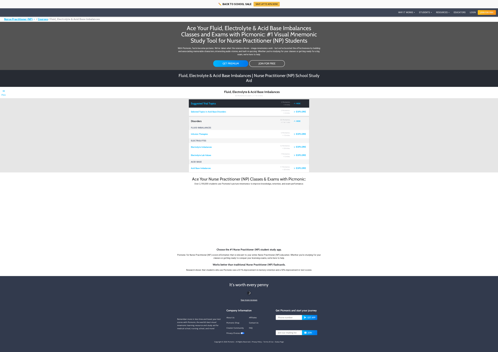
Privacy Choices (233, 333)
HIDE (298, 103)
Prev (3, 95)
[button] (249, 217)
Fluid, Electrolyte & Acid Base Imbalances (75, 19)
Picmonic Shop (232, 322)
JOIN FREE (486, 12)
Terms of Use (268, 342)
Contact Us (254, 322)
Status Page (279, 342)
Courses (43, 19)
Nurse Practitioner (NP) (18, 19)
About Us (230, 317)
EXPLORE (301, 112)
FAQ (251, 328)
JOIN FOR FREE (267, 63)
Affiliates (253, 317)
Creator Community (235, 328)
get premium (231, 63)
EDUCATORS (460, 12)
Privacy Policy (257, 342)
